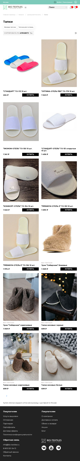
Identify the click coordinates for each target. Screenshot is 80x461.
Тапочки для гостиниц (26, 27)
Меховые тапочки (10, 27)
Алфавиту (24, 33)
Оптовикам (8, 420)
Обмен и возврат (49, 424)
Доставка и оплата (50, 420)
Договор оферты (10, 431)
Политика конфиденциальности (17, 435)
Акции (45, 427)
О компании (47, 416)
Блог (44, 431)
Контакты (7, 456)
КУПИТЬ (30, 95)
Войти (59, 2)
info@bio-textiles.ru (11, 445)
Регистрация (67, 2)
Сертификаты (9, 427)
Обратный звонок (11, 452)
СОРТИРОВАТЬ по (16, 33)
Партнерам (8, 424)
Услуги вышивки (10, 416)
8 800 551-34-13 (9, 448)
